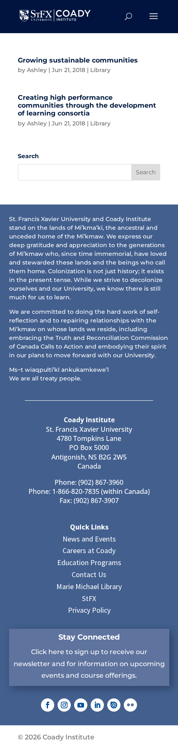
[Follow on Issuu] (113, 705)
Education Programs (89, 562)
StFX (89, 598)
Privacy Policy (89, 610)
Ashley (37, 70)
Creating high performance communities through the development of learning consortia (87, 105)
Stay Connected (89, 637)
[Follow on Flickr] (130, 705)
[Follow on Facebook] (47, 705)
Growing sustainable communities (78, 60)
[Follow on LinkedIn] (97, 705)
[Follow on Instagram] (64, 705)
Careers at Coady (89, 550)
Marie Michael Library (89, 586)
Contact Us (89, 574)
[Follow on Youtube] (80, 705)
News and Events (89, 539)
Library (100, 70)
